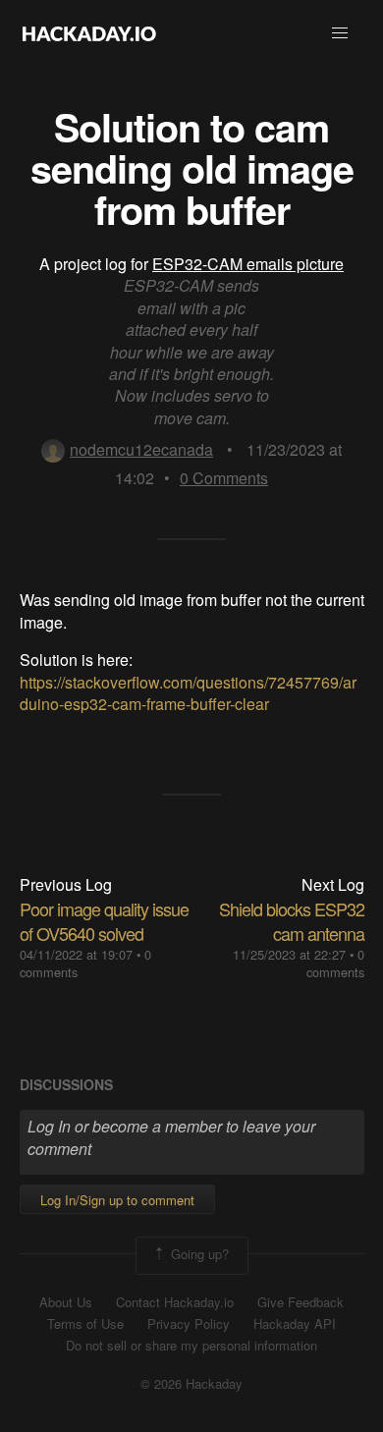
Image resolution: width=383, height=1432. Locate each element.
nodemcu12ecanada (141, 449)
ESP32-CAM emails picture (248, 263)
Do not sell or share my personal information (191, 1345)
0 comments (335, 963)
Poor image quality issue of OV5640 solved (104, 921)
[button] (339, 33)
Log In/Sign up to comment (117, 1199)
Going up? (198, 1253)
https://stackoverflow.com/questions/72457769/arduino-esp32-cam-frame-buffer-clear (188, 693)
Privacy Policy (188, 1324)
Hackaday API (294, 1324)
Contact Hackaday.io (175, 1302)
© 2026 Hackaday (191, 1384)
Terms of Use (85, 1324)
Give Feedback (300, 1302)
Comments (224, 478)
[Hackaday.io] (89, 33)
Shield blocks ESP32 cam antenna (291, 921)
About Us (65, 1302)
